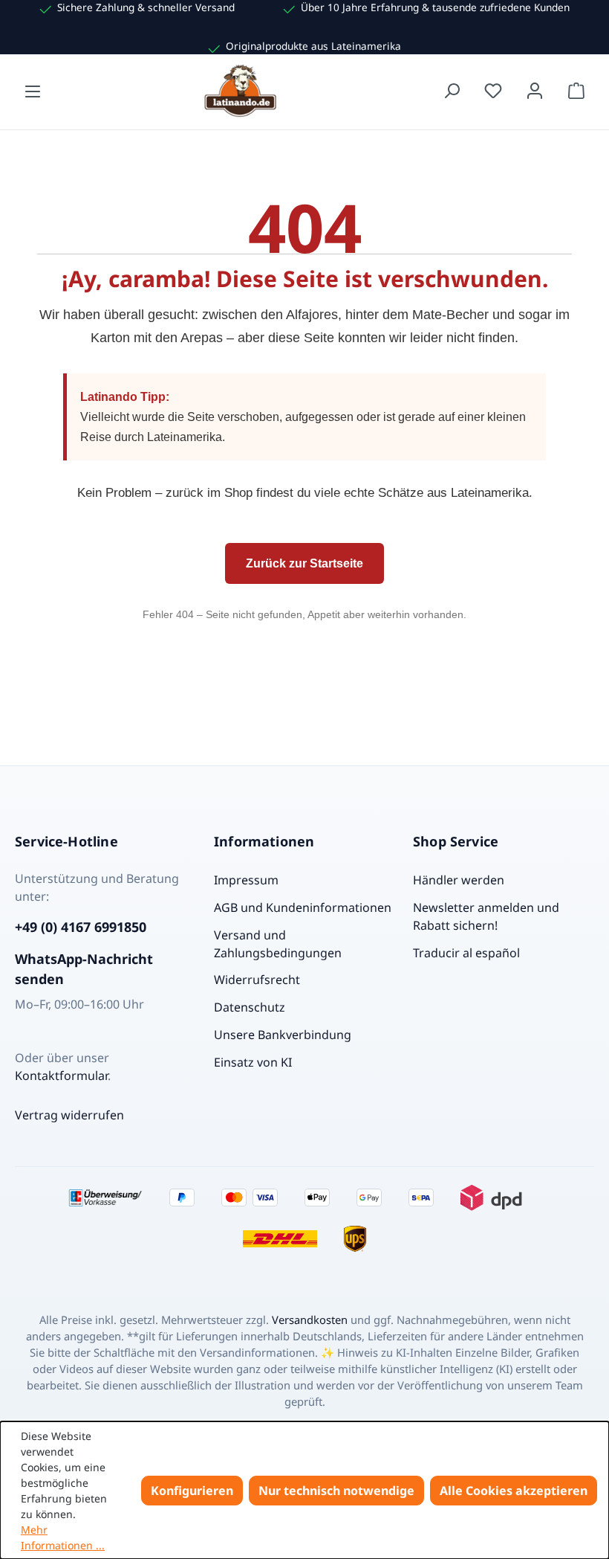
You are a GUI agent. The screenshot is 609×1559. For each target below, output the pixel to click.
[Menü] (33, 91)
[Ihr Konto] (535, 91)
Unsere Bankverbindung (282, 1034)
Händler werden (458, 880)
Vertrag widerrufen (69, 1115)
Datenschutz (249, 1007)
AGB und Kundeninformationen (302, 907)
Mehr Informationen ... (63, 1537)
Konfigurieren (192, 1490)
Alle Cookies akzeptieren (513, 1490)
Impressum (246, 880)
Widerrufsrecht (257, 979)
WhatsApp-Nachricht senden (84, 969)
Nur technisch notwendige (336, 1490)
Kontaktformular (61, 1075)
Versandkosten (310, 1319)
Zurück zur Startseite (304, 563)
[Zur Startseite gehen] (242, 91)
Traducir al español (466, 953)
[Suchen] (451, 91)
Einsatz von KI (253, 1062)
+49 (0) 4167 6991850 (80, 927)
